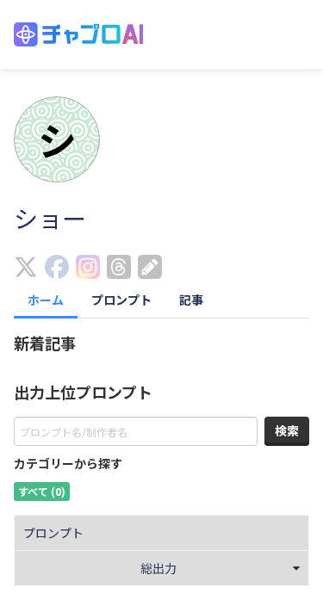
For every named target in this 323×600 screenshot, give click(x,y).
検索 (287, 430)
